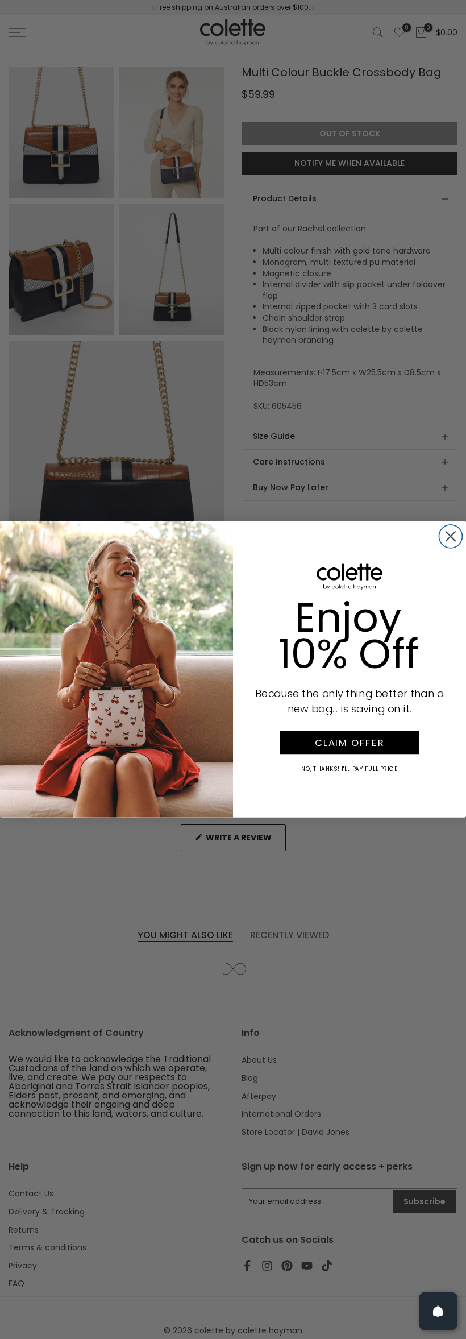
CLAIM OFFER (349, 742)
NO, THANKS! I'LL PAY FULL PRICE (349, 769)
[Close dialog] (450, 536)
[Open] (438, 1311)
